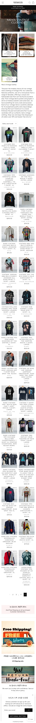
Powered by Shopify (18, 721)
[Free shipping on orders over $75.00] (18, 637)
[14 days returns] (18, 674)
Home (17, 16)
